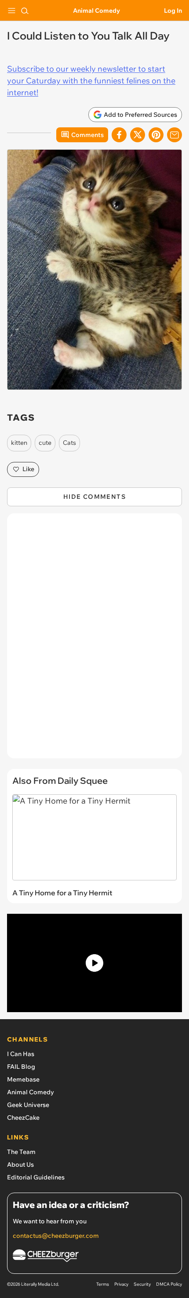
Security (142, 1284)
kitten (19, 443)
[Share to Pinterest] (156, 134)
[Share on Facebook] (119, 134)
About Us (20, 1164)
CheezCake (23, 1117)
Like (28, 469)
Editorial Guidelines (36, 1177)
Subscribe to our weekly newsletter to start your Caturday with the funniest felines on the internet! (91, 80)
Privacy (121, 1284)
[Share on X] (137, 134)
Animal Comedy (96, 10)
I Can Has (20, 1054)
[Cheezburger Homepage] (94, 1257)
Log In (173, 10)
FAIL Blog (21, 1067)
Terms (102, 1284)
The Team (21, 1152)
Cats (69, 443)
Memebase (23, 1079)
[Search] (24, 10)
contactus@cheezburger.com (56, 1236)
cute (45, 443)
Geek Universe (28, 1105)
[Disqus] (94, 640)
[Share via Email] (174, 134)
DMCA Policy (169, 1284)
